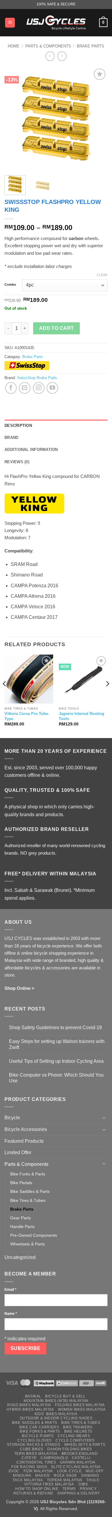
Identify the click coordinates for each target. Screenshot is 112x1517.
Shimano (90, 1475)
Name (10, 1314)
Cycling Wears (74, 1436)
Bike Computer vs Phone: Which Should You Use (56, 1077)
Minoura (22, 1475)
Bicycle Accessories (25, 1129)
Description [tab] (18, 425)
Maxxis (42, 1475)
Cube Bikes (31, 1449)
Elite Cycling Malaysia (76, 1467)
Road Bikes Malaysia (29, 1405)
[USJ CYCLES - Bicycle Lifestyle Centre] (56, 22)
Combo (10, 284)
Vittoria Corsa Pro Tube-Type (26, 716)
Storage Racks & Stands (33, 1445)
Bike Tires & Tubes (27, 1200)
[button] (10, 23)
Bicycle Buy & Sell (65, 1396)
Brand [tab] (11, 437)
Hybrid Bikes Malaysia (30, 1409)
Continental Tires (36, 1462)
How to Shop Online (36, 1489)
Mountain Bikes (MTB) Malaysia (56, 1401)
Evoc (14, 1471)
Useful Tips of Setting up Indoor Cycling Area (56, 1061)
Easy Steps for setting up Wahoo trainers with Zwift (57, 1044)
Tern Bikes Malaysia (36, 1454)
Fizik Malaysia (38, 1471)
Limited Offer (17, 1152)
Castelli (81, 1458)
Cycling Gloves (34, 1440)
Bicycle (12, 1117)
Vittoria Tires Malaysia (49, 1484)
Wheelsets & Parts (27, 1244)
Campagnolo (54, 1458)
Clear (102, 275)
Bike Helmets (78, 1431)
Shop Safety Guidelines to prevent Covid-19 (55, 1027)
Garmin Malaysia (78, 1462)
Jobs (83, 1484)
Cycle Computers (75, 1440)
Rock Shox (65, 1475)
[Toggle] (104, 1117)
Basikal (33, 1396)
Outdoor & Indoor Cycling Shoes (56, 1418)
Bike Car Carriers (39, 1427)
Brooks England (80, 1454)
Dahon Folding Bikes (69, 1449)
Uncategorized (20, 1257)
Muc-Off (94, 1471)
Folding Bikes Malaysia (80, 1405)
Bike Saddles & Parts (30, 1191)
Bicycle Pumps (37, 1436)
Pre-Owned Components (33, 1235)
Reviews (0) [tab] (16, 462)
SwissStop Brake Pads (37, 377)
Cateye (29, 1458)
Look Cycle (69, 1471)
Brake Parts (90, 46)
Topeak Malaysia (64, 1480)
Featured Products (24, 1141)
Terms (69, 1489)
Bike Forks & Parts (27, 1174)
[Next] (98, 118)
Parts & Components (48, 46)
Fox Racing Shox (29, 1467)
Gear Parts (20, 1217)
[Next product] (50, 56)
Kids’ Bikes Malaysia (56, 1414)
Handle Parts (22, 1226)
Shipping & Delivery (78, 1493)
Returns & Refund (33, 1493)
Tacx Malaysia (28, 1480)
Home (13, 46)
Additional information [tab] (31, 449)
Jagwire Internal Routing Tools (81, 716)
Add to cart (56, 328)
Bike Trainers (78, 1427)
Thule (92, 1480)
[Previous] (14, 118)
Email (10, 1289)
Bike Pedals (21, 1182)
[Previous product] (62, 56)
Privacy (88, 1489)
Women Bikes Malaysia (81, 1409)
